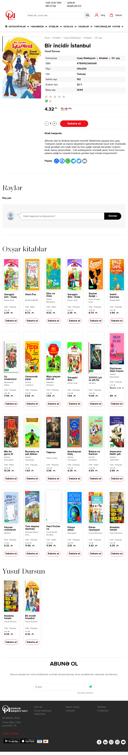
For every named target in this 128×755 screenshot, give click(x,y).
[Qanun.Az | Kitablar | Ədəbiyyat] (10, 15)
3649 (80, 90)
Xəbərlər (70, 711)
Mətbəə (101, 707)
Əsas (47, 38)
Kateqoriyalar (17, 27)
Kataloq (69, 27)
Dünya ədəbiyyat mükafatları (43, 712)
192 (79, 79)
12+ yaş (98, 38)
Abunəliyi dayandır (85, 693)
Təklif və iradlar (10, 733)
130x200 (81, 69)
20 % (79, 85)
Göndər (112, 216)
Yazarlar (84, 27)
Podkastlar (102, 711)
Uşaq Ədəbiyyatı (72, 38)
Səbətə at (74, 123)
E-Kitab (117, 27)
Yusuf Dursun (52, 51)
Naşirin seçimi (72, 707)
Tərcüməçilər (102, 27)
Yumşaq (81, 74)
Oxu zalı (38, 707)
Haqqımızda (38, 27)
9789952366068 (87, 63)
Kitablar (54, 27)
